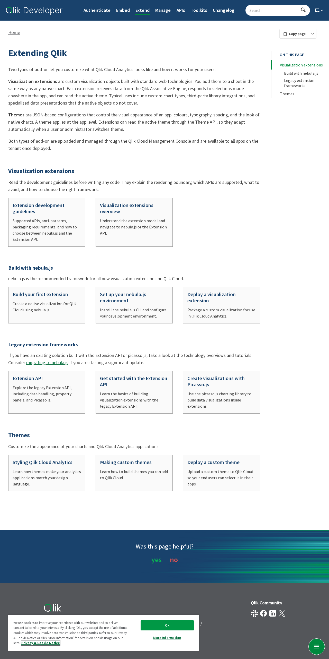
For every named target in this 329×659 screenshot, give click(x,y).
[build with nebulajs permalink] (5, 268)
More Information (167, 638)
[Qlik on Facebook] (263, 613)
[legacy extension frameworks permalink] (5, 344)
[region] (103, 632)
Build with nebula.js (301, 73)
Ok (167, 625)
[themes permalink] (5, 435)
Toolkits (199, 10)
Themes (287, 93)
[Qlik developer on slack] (254, 613)
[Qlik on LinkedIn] (272, 613)
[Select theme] (319, 10)
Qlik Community (266, 603)
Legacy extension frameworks (299, 83)
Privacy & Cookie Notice (40, 643)
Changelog (223, 10)
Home (14, 32)
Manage (163, 10)
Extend (142, 10)
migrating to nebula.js (47, 362)
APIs (181, 10)
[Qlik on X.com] (281, 613)
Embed (123, 10)
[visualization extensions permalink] (5, 171)
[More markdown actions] (312, 33)
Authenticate (97, 10)
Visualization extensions (301, 64)
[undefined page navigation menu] (316, 646)
